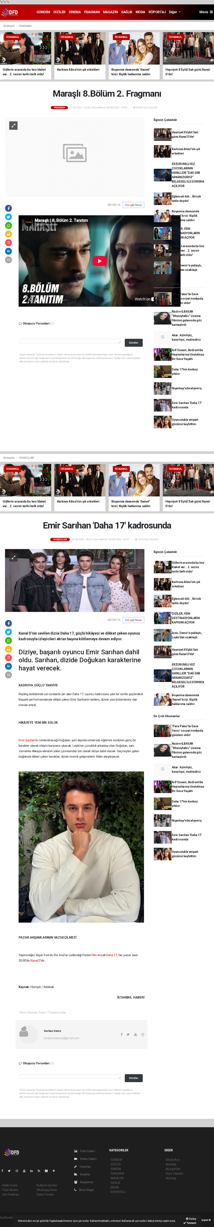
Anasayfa (9, 25)
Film (94, 955)
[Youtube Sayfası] (26, 1170)
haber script (7, 1222)
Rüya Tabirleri (174, 1173)
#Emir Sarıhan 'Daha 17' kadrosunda (42, 1012)
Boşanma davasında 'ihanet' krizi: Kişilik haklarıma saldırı (185, 216)
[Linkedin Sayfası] (33, 1170)
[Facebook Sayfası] (3, 1170)
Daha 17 (111, 955)
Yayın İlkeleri (10, 1190)
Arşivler (84, 1174)
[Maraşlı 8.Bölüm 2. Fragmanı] (74, 156)
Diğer (173, 12)
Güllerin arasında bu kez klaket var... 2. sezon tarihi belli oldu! (188, 250)
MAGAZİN (110, 12)
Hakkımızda (9, 1185)
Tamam (191, 1222)
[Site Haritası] (48, 1170)
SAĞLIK (126, 12)
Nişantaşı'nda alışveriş (187, 388)
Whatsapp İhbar (47, 1190)
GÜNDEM (43, 12)
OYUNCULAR (26, 457)
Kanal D (36, 960)
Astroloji (171, 1178)
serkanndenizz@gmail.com (61, 1038)
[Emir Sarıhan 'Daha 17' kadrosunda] (74, 580)
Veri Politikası (10, 1194)
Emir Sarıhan (27, 740)
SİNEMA (75, 12)
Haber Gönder (45, 1194)
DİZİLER (59, 12)
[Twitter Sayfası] (11, 1170)
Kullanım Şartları (47, 1185)
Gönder (133, 342)
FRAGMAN (92, 12)
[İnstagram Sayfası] (19, 1170)
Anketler (171, 1164)
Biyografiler (173, 1169)
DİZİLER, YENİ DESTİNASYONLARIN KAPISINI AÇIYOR (186, 233)
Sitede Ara (172, 1159)
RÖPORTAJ (157, 12)
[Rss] (40, 1170)
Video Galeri (87, 1159)
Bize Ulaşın (86, 1190)
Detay (192, 1218)
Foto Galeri (87, 1151)
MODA (140, 12)
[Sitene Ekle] (55, 1170)
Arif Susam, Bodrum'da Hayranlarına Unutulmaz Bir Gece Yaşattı (188, 354)
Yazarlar (85, 1166)
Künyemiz (86, 1182)
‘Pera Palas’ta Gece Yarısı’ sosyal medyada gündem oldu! (187, 298)
